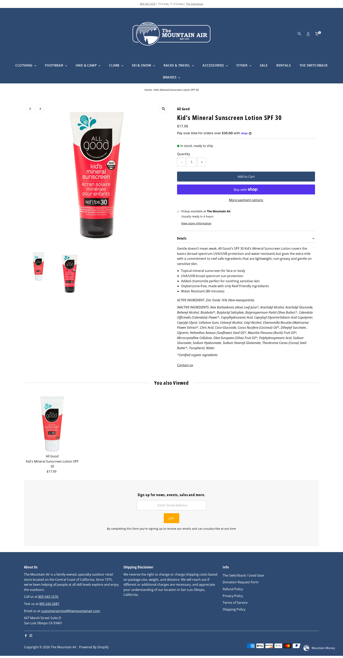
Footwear (54, 65)
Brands (170, 77)
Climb (114, 65)
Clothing (24, 65)
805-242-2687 (49, 604)
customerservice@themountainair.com (70, 611)
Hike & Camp (87, 65)
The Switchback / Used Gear (243, 575)
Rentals (283, 65)
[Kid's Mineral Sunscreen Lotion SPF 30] (52, 424)
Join (171, 518)
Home (148, 90)
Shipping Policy (234, 609)
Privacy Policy (233, 596)
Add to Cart (246, 176)
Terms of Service (235, 602)
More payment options (246, 200)
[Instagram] (30, 636)
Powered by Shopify (94, 647)
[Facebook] (26, 636)
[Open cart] (317, 34)
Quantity (183, 154)
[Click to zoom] (163, 108)
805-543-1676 (147, 4)
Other (242, 65)
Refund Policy (233, 589)
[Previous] (30, 108)
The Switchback (194, 4)
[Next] (40, 108)
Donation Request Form (241, 582)
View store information (196, 223)
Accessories (213, 65)
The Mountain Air (64, 647)
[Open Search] (299, 34)
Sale (264, 65)
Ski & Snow (142, 65)
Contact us (185, 365)
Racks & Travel (177, 65)
